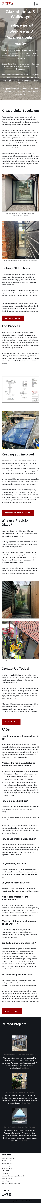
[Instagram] (3, 1194)
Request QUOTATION (12, 318)
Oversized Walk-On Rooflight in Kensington (19, 1092)
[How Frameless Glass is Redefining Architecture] (19, 1043)
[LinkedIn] (10, 1194)
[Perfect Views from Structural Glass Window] (19, 1116)
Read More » (24, 1068)
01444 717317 (6, 1173)
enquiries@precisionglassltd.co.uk (13, 1176)
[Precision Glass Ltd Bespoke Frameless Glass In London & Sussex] (7, 3)
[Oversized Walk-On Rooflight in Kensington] (19, 1081)
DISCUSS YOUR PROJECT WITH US (17, 513)
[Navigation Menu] (36, 4)
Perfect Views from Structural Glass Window (19, 1127)
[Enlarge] (37, 176)
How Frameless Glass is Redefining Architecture (19, 1055)
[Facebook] (6, 1194)
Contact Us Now (11, 722)
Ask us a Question (12, 1011)
